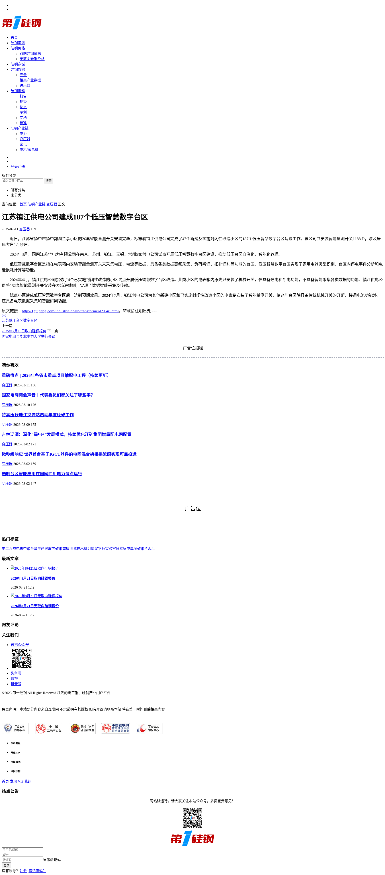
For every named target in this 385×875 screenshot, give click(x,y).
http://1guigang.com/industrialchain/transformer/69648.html (70, 311)
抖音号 (16, 684)
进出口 (25, 85)
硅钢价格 (18, 48)
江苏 (5, 320)
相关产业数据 (30, 80)
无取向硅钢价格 (32, 59)
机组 (87, 548)
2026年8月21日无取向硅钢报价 (35, 606)
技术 (80, 548)
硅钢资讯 (18, 43)
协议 (94, 548)
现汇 (151, 548)
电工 (5, 548)
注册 (23, 871)
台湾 (33, 548)
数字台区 (30, 320)
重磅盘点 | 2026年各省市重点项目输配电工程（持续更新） (56, 375)
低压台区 (16, 320)
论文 (23, 107)
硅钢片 (142, 548)
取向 (51, 548)
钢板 (101, 548)
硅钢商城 (18, 64)
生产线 (42, 548)
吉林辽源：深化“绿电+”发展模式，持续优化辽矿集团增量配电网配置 (66, 434)
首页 (14, 37)
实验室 (110, 548)
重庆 (66, 548)
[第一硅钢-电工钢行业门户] (22, 29)
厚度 (133, 548)
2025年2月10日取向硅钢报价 (24, 331)
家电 (23, 144)
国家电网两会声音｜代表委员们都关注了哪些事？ (48, 395)
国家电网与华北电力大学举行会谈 (28, 336)
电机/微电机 (29, 150)
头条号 (16, 673)
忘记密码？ (37, 871)
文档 (23, 118)
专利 (23, 112)
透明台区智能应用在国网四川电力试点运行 (42, 473)
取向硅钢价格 (30, 53)
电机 (19, 548)
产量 (23, 75)
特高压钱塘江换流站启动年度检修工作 (38, 414)
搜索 (48, 181)
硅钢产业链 (20, 128)
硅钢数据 (18, 69)
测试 (73, 548)
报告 (23, 96)
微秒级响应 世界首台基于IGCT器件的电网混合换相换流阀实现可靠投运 (69, 454)
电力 (23, 134)
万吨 (12, 548)
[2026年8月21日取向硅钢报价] (35, 568)
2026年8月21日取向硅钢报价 (33, 578)
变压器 (25, 139)
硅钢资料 (18, 91)
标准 (23, 123)
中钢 (26, 548)
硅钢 (58, 548)
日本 (119, 548)
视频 (23, 102)
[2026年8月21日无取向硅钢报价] (36, 596)
